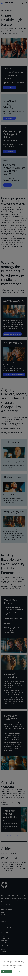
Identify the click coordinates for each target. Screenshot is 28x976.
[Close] (23, 957)
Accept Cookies (6, 971)
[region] (14, 965)
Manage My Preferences (18, 971)
